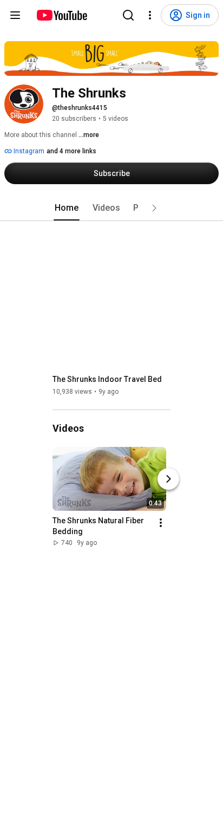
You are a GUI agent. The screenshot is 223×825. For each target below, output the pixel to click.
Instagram (28, 151)
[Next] (168, 479)
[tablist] (111, 208)
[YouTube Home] (61, 15)
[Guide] (15, 15)
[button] (154, 208)
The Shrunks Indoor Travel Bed (107, 379)
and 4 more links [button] (71, 151)
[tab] (67, 208)
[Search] (128, 15)
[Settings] (149, 15)
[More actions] (161, 523)
